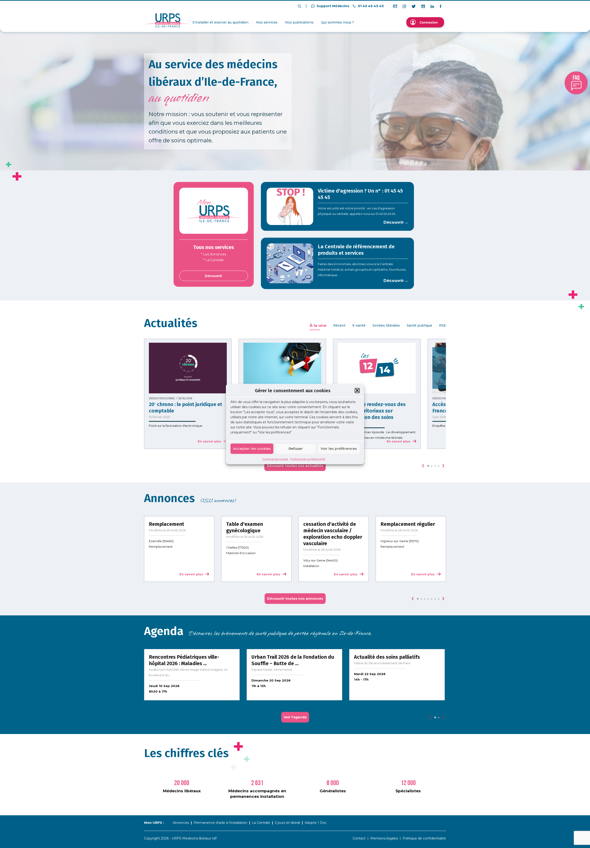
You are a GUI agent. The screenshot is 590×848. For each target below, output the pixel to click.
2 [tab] (431, 466)
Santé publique (419, 325)
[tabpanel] (188, 394)
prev (423, 465)
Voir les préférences (339, 448)
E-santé (359, 325)
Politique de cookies (275, 458)
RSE (442, 325)
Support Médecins (332, 6)
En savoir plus (209, 441)
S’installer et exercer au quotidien (220, 22)
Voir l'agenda (295, 717)
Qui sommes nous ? (337, 22)
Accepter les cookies (252, 448)
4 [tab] (438, 466)
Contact (359, 838)
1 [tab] (428, 466)
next (443, 465)
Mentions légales (384, 838)
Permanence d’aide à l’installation (220, 823)
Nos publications (299, 22)
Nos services (266, 22)
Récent (339, 325)
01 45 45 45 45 (370, 6)
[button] (357, 390)
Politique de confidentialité (307, 458)
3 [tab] (435, 466)
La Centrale (261, 823)
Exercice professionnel (162, 398)
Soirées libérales (386, 325)
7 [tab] (438, 599)
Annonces (181, 823)
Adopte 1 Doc (316, 823)
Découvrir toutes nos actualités (295, 466)
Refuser (296, 448)
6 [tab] (435, 599)
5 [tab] (431, 599)
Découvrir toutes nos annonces (295, 599)
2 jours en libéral (287, 823)
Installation (185, 398)
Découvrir (213, 276)
